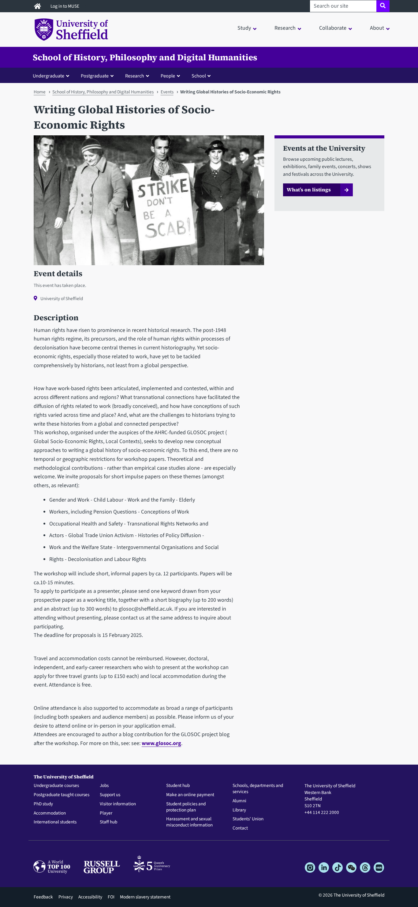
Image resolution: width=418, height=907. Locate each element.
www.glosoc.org (161, 743)
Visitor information (118, 804)
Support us (110, 795)
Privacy (65, 897)
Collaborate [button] (332, 28)
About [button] (377, 28)
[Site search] (383, 6)
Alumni (239, 801)
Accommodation (50, 813)
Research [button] (285, 28)
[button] (52, 75)
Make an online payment (190, 795)
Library (239, 810)
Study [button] (244, 28)
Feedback (43, 897)
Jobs (104, 786)
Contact (240, 828)
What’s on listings (309, 189)
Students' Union (248, 819)
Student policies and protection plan (186, 807)
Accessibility (90, 897)
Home (40, 91)
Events (167, 91)
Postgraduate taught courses (61, 795)
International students (55, 822)
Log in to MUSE (65, 6)
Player (106, 813)
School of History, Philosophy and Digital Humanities (145, 57)
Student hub (178, 786)
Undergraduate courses (56, 786)
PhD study (43, 804)
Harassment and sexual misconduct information (189, 822)
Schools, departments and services (258, 789)
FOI (111, 897)
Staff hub (108, 822)
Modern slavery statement (145, 897)
